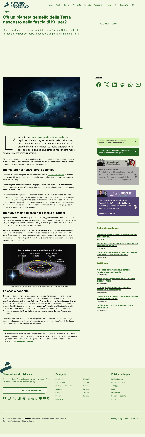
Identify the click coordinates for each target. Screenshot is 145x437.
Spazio (108, 5)
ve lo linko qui (9, 200)
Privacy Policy (116, 419)
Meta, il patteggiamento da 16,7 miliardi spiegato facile (116, 279)
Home (50, 5)
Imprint (139, 419)
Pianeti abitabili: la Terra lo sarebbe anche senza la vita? (117, 235)
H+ (133, 5)
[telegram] (48, 398)
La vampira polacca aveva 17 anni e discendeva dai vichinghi (114, 288)
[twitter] (14, 398)
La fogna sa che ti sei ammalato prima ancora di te (115, 306)
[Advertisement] (72, 56)
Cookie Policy (129, 419)
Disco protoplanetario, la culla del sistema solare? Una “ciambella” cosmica (117, 253)
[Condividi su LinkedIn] (114, 84)
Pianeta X (37, 220)
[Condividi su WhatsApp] (130, 84)
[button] (138, 5)
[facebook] (4, 398)
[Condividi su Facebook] (98, 84)
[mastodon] (40, 398)
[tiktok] (36, 398)
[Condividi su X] (106, 84)
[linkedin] (19, 398)
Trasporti (98, 5)
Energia (87, 5)
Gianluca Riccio (99, 24)
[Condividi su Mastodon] (122, 84)
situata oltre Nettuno (56, 175)
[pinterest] (24, 398)
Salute (66, 5)
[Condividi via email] (138, 84)
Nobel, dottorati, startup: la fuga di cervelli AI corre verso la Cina (117, 297)
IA (115, 5)
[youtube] (44, 398)
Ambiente (77, 5)
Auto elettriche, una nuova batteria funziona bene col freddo (113, 271)
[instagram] (9, 398)
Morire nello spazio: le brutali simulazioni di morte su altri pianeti (117, 244)
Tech (58, 5)
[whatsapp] (28, 398)
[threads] (32, 398)
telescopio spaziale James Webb (48, 137)
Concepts (124, 5)
